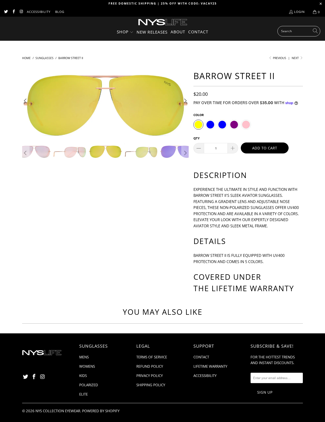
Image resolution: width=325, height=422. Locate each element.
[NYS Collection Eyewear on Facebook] (13, 12)
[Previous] (26, 101)
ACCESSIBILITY (38, 12)
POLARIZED (88, 384)
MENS (84, 357)
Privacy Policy (149, 375)
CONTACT (201, 357)
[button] (125, 32)
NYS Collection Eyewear (57, 410)
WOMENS (87, 366)
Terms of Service (151, 357)
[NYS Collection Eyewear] (162, 22)
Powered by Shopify (100, 410)
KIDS (83, 375)
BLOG (59, 12)
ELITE (83, 394)
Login (299, 12)
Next (296, 58)
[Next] (185, 101)
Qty (196, 138)
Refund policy (149, 366)
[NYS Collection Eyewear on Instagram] (21, 12)
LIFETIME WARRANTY (253, 288)
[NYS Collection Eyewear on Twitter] (6, 12)
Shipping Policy (150, 384)
